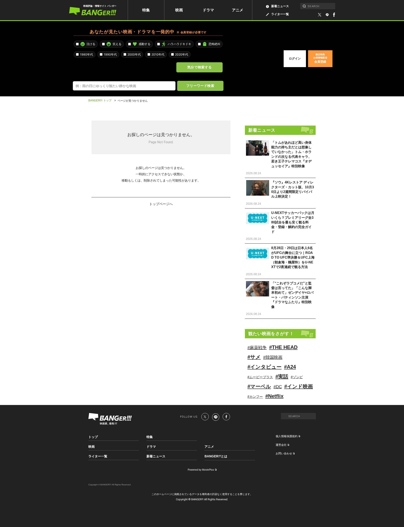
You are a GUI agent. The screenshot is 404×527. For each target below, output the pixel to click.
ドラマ (208, 10)
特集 (146, 10)
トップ (93, 437)
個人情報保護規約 (287, 436)
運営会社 (281, 444)
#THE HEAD (283, 347)
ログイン (295, 58)
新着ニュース (280, 6)
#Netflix (274, 396)
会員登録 (320, 58)
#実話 (281, 376)
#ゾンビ (297, 377)
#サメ (254, 357)
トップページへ (161, 203)
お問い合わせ (284, 453)
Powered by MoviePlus (201, 469)
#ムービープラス (260, 377)
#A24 (290, 367)
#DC (278, 386)
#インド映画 (298, 386)
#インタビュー (264, 367)
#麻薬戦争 (257, 347)
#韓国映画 (272, 357)
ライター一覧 (280, 14)
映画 (179, 10)
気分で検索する (199, 67)
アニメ (237, 10)
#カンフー (255, 396)
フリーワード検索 (200, 86)
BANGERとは (216, 456)
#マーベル (259, 386)
